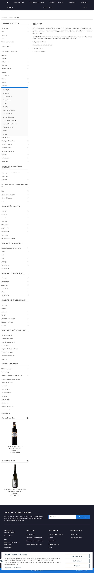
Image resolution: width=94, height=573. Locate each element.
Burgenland (5, 231)
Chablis (3, 308)
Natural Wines (5, 389)
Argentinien (5, 295)
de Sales (5, 107)
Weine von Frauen (7, 382)
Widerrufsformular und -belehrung (12, 543)
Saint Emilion (5, 137)
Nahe (3, 255)
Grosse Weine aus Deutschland (11, 248)
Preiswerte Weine (6, 393)
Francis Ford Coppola (7, 356)
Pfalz (2, 258)
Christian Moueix (6, 335)
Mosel (3, 251)
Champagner (5, 28)
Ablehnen (77, 566)
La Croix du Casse (8, 117)
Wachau (3, 211)
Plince (5, 131)
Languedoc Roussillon (8, 319)
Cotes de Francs (6, 148)
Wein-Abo (10, 7)
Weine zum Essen (6, 369)
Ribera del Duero (6, 198)
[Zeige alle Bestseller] (27, 418)
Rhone (3, 315)
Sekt (2, 38)
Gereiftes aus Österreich (9, 238)
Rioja (2, 191)
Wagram (4, 221)
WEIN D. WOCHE (19, 2)
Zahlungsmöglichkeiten (55, 534)
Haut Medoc (5, 75)
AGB (5, 539)
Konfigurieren (77, 561)
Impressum (7, 567)
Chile (3, 292)
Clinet (5, 103)
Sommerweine (5, 399)
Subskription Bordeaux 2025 (10, 51)
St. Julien (4, 58)
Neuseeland (5, 288)
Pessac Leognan (6, 69)
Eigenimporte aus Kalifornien (10, 173)
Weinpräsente (5, 413)
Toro (2, 201)
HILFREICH (84, 2)
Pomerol (4, 86)
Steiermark (4, 228)
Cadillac (3, 154)
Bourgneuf (6, 93)
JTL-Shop (84, 570)
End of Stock (5, 372)
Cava (2, 32)
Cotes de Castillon (6, 144)
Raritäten (4, 396)
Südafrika (4, 180)
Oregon (3, 278)
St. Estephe (4, 62)
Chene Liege (6, 100)
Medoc (3, 79)
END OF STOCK (48, 7)
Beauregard (6, 90)
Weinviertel (4, 225)
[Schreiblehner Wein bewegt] (7, 2)
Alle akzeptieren (77, 556)
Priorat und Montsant (8, 194)
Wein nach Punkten (76, 538)
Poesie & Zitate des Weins (34, 544)
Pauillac (3, 55)
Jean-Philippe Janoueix (8, 342)
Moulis (3, 82)
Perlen (85, 7)
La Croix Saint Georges (10, 120)
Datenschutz (17, 567)
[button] (14, 28)
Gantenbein (5, 268)
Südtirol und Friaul (7, 322)
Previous (6, 439)
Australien (4, 285)
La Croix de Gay (7, 113)
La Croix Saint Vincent (9, 124)
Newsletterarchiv (53, 544)
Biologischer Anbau (7, 406)
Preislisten (72, 2)
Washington (5, 282)
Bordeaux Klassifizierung (34, 538)
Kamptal (4, 214)
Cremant (4, 35)
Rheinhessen (5, 265)
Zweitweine (4, 403)
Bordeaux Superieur (7, 151)
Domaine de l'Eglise (9, 110)
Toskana (4, 325)
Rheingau (4, 262)
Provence (4, 312)
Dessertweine (5, 386)
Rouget (5, 134)
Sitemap (51, 538)
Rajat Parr (4, 359)
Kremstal (4, 218)
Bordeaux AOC (5, 158)
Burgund (4, 305)
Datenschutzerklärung (36, 516)
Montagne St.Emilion (7, 141)
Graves (3, 72)
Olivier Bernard (6, 345)
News (50, 547)
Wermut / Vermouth (7, 42)
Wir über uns (30, 534)
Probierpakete (5, 410)
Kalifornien (4, 176)
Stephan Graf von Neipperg (9, 349)
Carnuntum (5, 235)
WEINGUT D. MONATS (56, 2)
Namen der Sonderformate (34, 541)
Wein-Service (74, 534)
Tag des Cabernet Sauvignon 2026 (11, 376)
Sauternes (4, 161)
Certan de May (7, 96)
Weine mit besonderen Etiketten (11, 379)
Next (23, 439)
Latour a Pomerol (8, 127)
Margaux (4, 65)
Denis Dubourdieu (7, 339)
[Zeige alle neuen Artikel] (27, 461)
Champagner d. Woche (37, 2)
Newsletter (51, 541)
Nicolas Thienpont (7, 352)
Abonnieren (82, 517)
